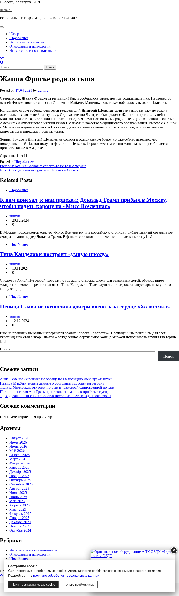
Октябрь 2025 (20, 480)
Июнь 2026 (18, 446)
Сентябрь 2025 (21, 484)
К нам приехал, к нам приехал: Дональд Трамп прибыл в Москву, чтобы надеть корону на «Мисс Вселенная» (83, 203)
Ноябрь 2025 (19, 476)
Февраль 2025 (20, 514)
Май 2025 (17, 501)
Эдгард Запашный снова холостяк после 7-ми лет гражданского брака (55, 396)
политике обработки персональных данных (66, 575)
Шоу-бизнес (18, 38)
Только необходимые (79, 584)
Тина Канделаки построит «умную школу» (54, 254)
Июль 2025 (18, 493)
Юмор (14, 34)
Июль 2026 (18, 442)
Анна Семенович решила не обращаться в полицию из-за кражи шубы (56, 379)
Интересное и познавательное (33, 50)
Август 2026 (19, 438)
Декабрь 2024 (20, 522)
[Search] (2, 63)
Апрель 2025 (19, 505)
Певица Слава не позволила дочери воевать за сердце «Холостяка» (85, 307)
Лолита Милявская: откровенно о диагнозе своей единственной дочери (57, 387)
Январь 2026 (19, 467)
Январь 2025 (19, 518)
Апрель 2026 (19, 455)
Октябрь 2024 (20, 530)
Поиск (5, 349)
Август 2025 (19, 488)
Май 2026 (17, 451)
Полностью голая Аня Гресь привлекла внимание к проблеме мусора (55, 392)
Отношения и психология (29, 46)
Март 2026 (17, 459)
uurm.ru (6, 10)
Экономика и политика (27, 42)
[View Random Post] (2, 58)
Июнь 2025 (18, 497)
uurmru (43, 90)
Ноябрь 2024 (19, 526)
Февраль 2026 (20, 463)
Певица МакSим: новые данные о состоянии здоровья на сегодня (52, 383)
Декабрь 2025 (20, 472)
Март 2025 (17, 509)
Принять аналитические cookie (33, 584)
